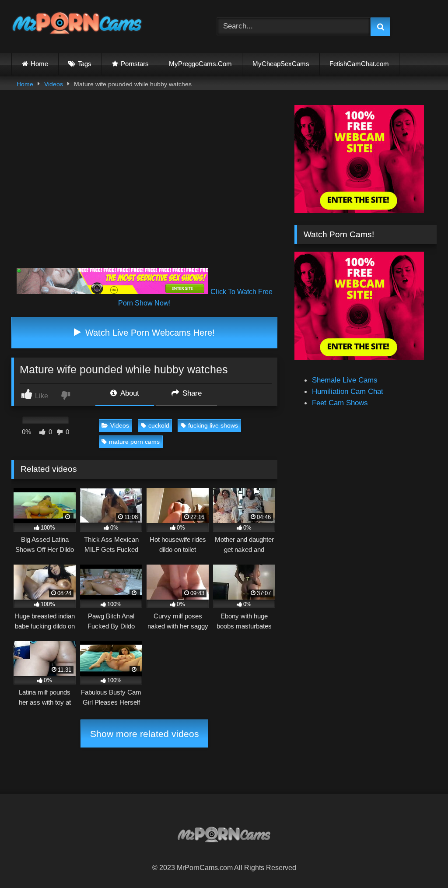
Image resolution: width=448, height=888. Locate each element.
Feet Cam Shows (340, 402)
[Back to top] (420, 861)
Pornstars (135, 63)
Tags (84, 63)
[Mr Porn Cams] (100, 25)
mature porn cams (134, 441)
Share (191, 393)
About (129, 393)
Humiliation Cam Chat (347, 391)
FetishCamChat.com (359, 63)
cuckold (158, 425)
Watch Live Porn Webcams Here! (149, 332)
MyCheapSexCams (280, 63)
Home (39, 63)
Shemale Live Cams (345, 380)
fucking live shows (213, 425)
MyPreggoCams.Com (200, 63)
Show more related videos (144, 734)
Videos (53, 84)
